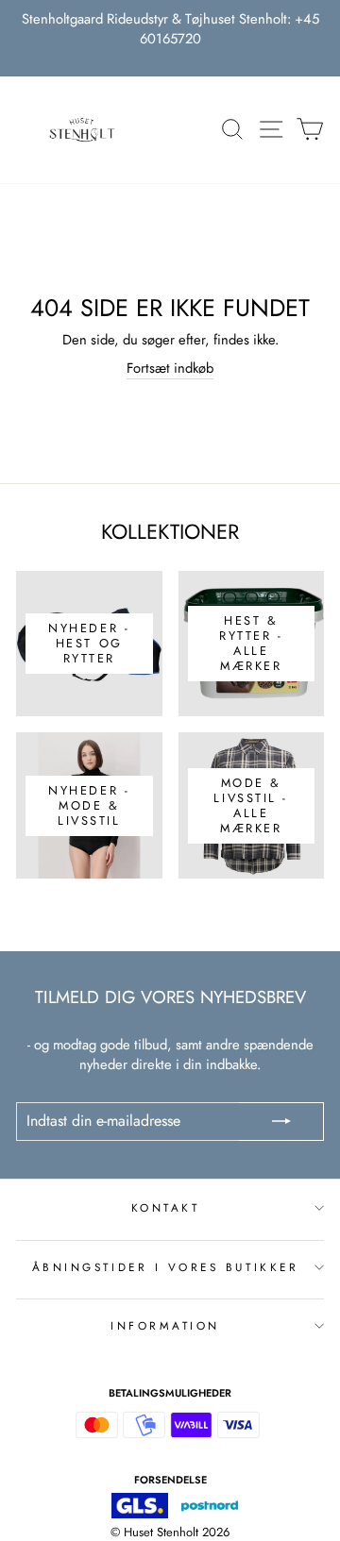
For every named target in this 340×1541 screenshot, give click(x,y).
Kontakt (165, 1207)
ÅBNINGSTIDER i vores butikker (165, 1267)
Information (165, 1325)
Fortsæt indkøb (170, 368)
